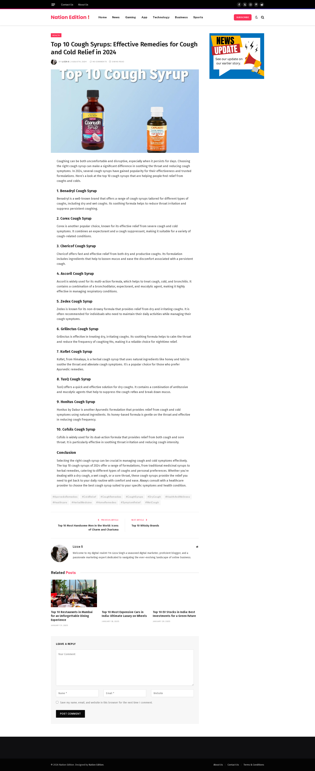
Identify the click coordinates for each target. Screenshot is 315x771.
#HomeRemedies (106, 502)
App (144, 17)
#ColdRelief (89, 496)
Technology (161, 17)
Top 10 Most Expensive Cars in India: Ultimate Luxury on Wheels (124, 614)
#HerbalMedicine (82, 502)
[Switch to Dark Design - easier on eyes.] (256, 17)
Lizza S (65, 61)
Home (102, 17)
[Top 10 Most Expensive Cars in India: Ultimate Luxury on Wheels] (125, 593)
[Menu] (53, 5)
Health (56, 35)
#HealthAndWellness (177, 496)
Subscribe (242, 17)
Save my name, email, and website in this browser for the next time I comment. (106, 702)
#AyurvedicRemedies (65, 496)
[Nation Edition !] (70, 17)
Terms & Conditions (254, 764)
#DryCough (154, 496)
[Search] (262, 17)
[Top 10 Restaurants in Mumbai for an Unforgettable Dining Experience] (74, 593)
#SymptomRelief (131, 502)
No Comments (100, 61)
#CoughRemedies (111, 496)
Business (181, 17)
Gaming (130, 17)
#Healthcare (60, 502)
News (116, 17)
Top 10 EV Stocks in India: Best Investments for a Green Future (174, 614)
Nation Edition (96, 764)
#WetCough (152, 502)
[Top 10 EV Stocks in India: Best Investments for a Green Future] (176, 593)
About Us (83, 4)
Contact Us (67, 4)
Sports (198, 17)
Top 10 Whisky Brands (145, 525)
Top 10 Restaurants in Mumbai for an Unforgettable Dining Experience (72, 616)
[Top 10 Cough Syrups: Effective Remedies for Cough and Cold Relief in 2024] (125, 111)
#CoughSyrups (134, 496)
